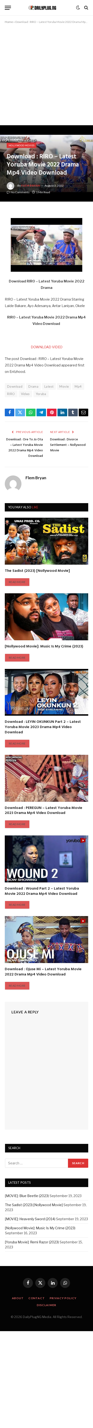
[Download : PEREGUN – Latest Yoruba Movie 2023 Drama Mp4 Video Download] (46, 778)
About (18, 1298)
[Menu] (8, 7)
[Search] (85, 7)
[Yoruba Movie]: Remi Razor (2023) (32, 1242)
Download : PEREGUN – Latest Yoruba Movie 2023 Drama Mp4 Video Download (43, 810)
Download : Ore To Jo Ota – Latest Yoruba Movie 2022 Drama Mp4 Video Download (24, 448)
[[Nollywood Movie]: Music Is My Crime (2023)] (46, 616)
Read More (17, 582)
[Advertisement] (46, 76)
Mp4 (78, 386)
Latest (48, 386)
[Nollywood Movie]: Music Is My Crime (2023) (44, 646)
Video (25, 394)
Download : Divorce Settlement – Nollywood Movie (68, 445)
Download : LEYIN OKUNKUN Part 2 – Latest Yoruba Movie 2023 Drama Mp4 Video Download (43, 727)
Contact (36, 1298)
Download (14, 386)
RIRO (11, 394)
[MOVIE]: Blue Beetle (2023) (27, 1196)
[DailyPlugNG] (44, 8)
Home (9, 22)
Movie (64, 386)
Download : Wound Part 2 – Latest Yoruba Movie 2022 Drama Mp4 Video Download (42, 891)
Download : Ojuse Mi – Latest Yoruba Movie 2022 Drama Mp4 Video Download (43, 972)
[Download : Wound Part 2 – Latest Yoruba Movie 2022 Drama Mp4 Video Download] (46, 858)
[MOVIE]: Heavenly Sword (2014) (30, 1219)
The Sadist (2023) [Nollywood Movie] (37, 571)
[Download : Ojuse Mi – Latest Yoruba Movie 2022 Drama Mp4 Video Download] (46, 939)
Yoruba (41, 394)
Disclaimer (46, 1305)
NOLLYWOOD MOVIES (21, 145)
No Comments (20, 192)
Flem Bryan (30, 185)
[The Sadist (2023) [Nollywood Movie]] (46, 541)
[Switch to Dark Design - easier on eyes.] (78, 7)
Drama (33, 386)
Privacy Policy (63, 1298)
